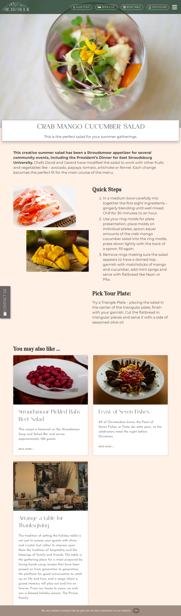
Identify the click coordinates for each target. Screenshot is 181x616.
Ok (136, 610)
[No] (177, 611)
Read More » (26, 449)
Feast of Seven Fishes (123, 411)
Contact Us (5, 300)
